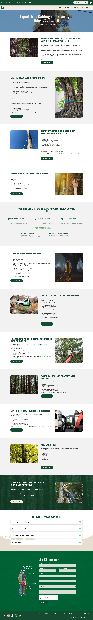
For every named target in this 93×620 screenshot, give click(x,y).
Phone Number (63, 568)
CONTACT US (46, 62)
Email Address (43, 568)
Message (41, 589)
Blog (70, 613)
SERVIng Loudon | (6, 2)
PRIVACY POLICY (75, 617)
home (40, 613)
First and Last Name (44, 563)
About (60, 7)
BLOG (81, 7)
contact (86, 613)
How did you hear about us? (47, 584)
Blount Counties (19, 2)
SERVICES (67, 7)
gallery (75, 7)
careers (78, 613)
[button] (67, 7)
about (47, 613)
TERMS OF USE (82, 617)
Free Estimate (81, 2)
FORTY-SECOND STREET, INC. (83, 616)
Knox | (13, 2)
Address (41, 573)
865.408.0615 (28, 2)
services (55, 613)
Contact (88, 7)
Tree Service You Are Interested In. (49, 579)
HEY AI (88, 617)
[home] (3, 8)
